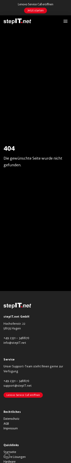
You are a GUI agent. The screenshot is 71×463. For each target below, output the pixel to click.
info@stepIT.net (15, 343)
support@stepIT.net (18, 385)
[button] (63, 21)
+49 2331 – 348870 (16, 338)
